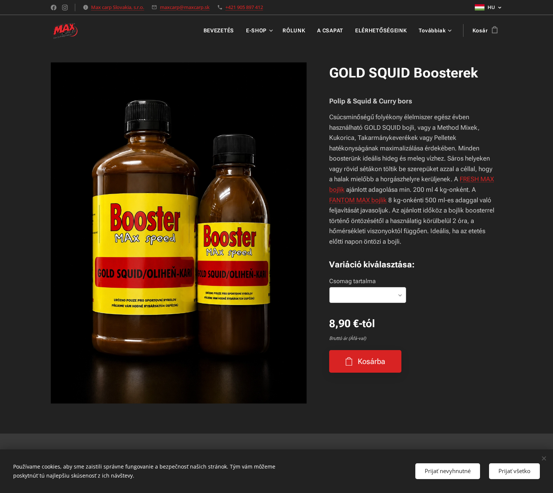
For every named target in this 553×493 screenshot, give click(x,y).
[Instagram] (65, 7)
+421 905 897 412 (244, 7)
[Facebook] (53, 7)
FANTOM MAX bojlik (358, 200)
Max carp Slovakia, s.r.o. (117, 7)
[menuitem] (221, 30)
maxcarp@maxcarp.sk (185, 7)
